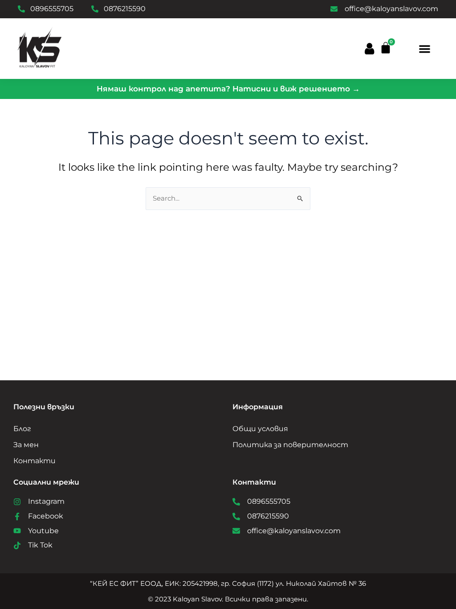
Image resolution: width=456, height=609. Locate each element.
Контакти (34, 461)
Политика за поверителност (290, 444)
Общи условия (260, 428)
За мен (26, 444)
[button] (424, 49)
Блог (22, 428)
